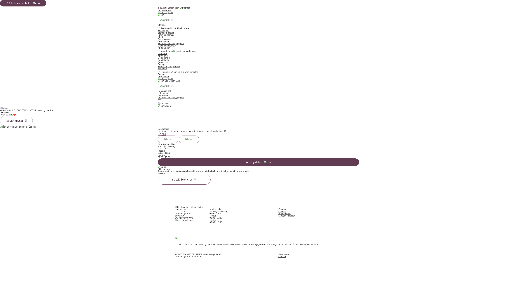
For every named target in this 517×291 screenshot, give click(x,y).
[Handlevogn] (161, 106)
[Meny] (159, 100)
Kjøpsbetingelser (286, 216)
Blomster (162, 25)
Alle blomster (183, 28)
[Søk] (163, 20)
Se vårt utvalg (14, 120)
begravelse (163, 95)
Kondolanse (163, 60)
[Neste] (189, 139)
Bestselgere (163, 31)
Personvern (283, 254)
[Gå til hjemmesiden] (183, 207)
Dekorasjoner (164, 39)
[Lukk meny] (161, 15)
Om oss (282, 211)
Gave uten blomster (167, 46)
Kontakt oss (187, 220)
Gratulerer (162, 53)
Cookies (282, 256)
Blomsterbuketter (166, 33)
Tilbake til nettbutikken (168, 8)
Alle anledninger (188, 51)
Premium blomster (166, 35)
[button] (197, 207)
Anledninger (164, 48)
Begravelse (163, 41)
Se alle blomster (182, 179)
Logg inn (168, 12)
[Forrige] (168, 139)
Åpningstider (284, 213)
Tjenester (162, 68)
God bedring (164, 58)
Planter (161, 37)
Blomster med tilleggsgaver (171, 43)
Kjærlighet (163, 56)
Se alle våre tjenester (188, 72)
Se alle (162, 133)
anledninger (163, 93)
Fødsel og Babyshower (169, 66)
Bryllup (161, 64)
